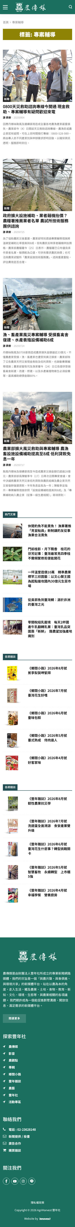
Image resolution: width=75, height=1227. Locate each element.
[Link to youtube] (14, 1181)
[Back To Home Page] (37, 956)
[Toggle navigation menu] (6, 7)
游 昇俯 (7, 117)
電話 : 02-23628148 (22, 1129)
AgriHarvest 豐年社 (48, 1210)
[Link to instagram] (23, 1181)
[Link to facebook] (6, 1181)
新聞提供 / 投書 (19, 1136)
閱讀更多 (14, 1018)
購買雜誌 (15, 1150)
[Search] (70, 7)
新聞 (6, 99)
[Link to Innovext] (45, 1219)
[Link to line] (31, 1181)
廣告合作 (15, 1143)
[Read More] (37, 76)
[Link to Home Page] (37, 7)
